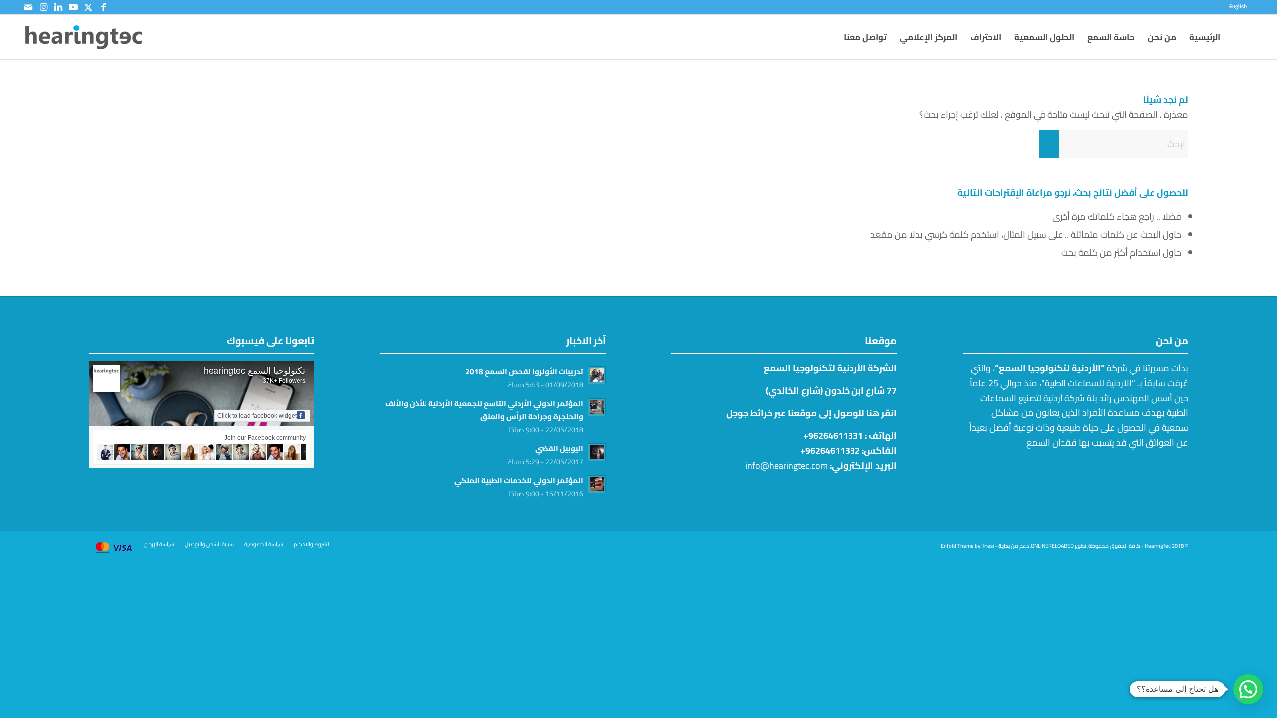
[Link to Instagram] (43, 7)
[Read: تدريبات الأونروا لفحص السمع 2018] (597, 375)
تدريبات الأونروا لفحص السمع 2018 (524, 371)
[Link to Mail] (28, 7)
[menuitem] (1240, 6)
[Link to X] (88, 7)
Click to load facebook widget (257, 415)
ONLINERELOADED (1052, 546)
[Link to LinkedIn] (58, 7)
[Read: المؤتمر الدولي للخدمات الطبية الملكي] (597, 484)
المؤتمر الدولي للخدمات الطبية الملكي (518, 480)
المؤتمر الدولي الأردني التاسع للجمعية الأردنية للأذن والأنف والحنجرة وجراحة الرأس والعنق (484, 410)
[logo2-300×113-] (83, 37)
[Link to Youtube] (73, 7)
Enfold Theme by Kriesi (967, 546)
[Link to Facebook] (103, 7)
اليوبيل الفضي (559, 448)
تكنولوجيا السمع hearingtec (254, 371)
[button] (1248, 689)
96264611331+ (833, 435)
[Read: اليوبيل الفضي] (597, 452)
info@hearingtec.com (786, 465)
